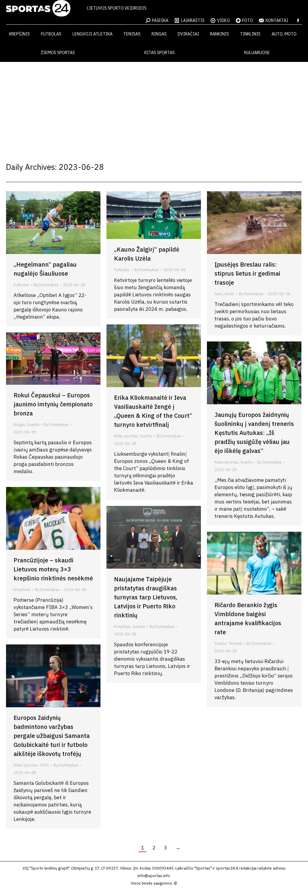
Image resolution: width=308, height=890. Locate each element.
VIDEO (223, 20)
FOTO (247, 20)
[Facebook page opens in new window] (298, 20)
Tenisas (235, 643)
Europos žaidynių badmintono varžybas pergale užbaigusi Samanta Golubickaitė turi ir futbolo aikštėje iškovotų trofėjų (52, 736)
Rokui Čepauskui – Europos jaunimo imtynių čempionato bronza (53, 404)
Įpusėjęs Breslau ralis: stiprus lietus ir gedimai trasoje (247, 273)
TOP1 (44, 765)
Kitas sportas (126, 436)
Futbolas (21, 284)
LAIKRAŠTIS (193, 20)
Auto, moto (224, 293)
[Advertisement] (154, 107)
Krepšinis (22, 589)
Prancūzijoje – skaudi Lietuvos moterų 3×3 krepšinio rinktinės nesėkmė (53, 569)
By (46, 284)
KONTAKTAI (277, 20)
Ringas (19, 424)
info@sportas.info (153, 875)
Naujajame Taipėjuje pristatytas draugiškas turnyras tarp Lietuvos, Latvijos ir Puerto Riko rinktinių (145, 597)
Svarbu (146, 436)
